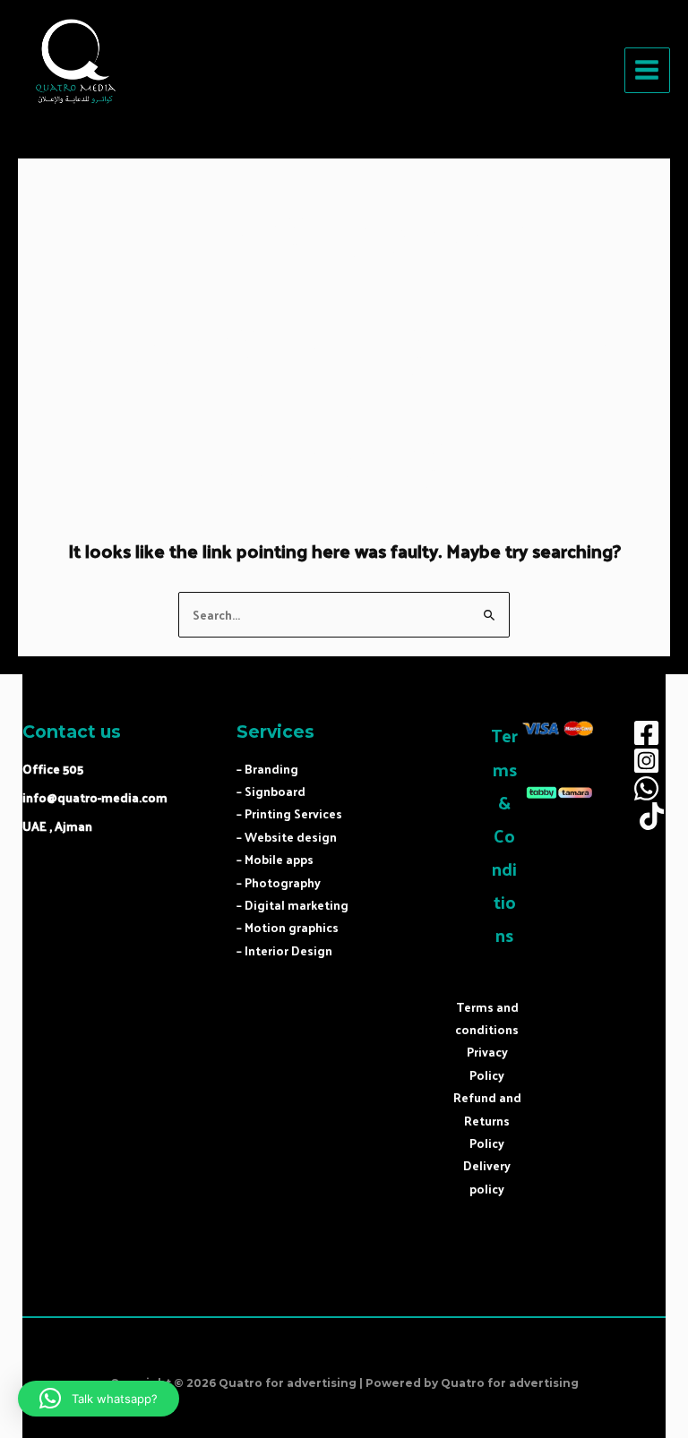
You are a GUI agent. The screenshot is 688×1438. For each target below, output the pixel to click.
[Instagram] (646, 761)
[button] (98, 1399)
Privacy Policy (487, 1062)
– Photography (278, 882)
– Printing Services (289, 813)
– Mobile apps (275, 859)
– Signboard (270, 791)
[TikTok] (652, 816)
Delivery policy (487, 1176)
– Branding (267, 769)
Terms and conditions (487, 1018)
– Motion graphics (287, 927)
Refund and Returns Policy (487, 1120)
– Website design (286, 837)
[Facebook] (646, 733)
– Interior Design (284, 950)
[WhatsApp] (646, 788)
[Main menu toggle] (647, 70)
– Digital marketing (292, 905)
